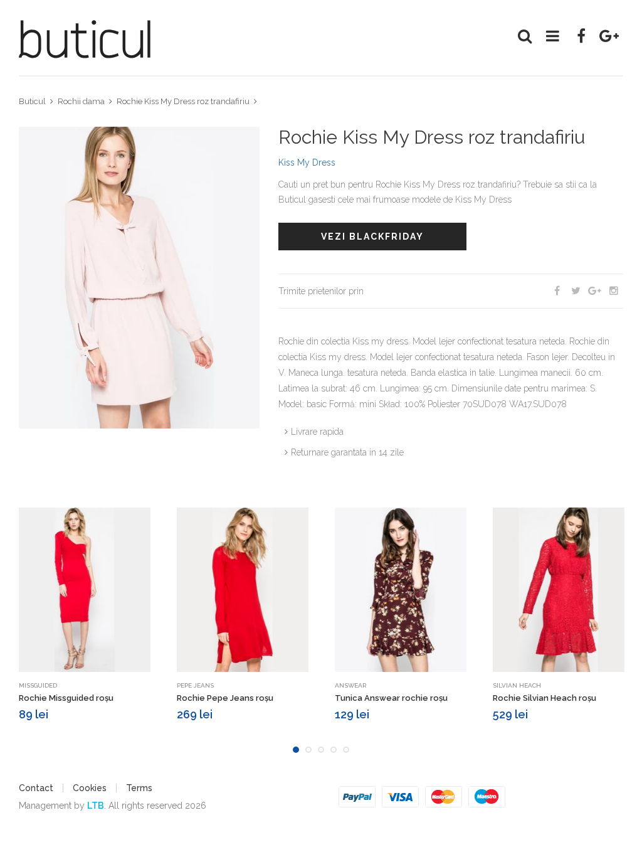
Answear (350, 685)
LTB (95, 806)
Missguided (38, 685)
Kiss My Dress (306, 162)
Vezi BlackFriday (372, 237)
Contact (36, 788)
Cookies (90, 788)
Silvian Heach (517, 685)
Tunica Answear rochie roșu (391, 698)
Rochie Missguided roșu (66, 698)
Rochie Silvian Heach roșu (544, 698)
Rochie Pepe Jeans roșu (225, 698)
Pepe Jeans (195, 685)
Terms (139, 788)
